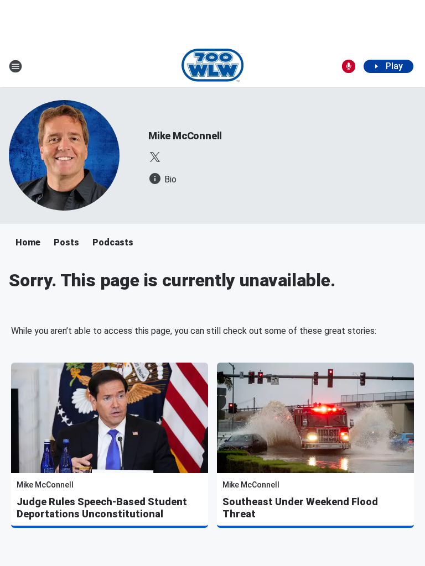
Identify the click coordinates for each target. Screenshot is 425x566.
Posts (66, 242)
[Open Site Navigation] (15, 66)
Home (27, 242)
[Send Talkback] (348, 66)
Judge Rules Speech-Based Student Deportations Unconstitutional (102, 508)
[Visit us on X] (155, 157)
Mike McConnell (185, 136)
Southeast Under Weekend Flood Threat (300, 508)
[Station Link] (213, 66)
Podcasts (112, 242)
